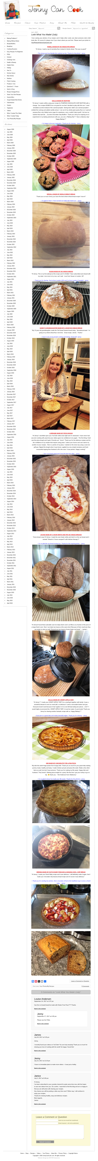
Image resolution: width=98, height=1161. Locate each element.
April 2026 (10, 140)
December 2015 (11, 458)
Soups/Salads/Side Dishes (14, 100)
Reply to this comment (40, 1008)
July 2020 (9, 314)
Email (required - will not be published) (68, 1123)
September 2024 (11, 188)
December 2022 (11, 239)
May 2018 (9, 381)
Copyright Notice (73, 1153)
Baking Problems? (12, 38)
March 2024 (10, 201)
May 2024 (9, 196)
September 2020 (11, 308)
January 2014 (10, 520)
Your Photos (45, 1153)
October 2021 (10, 274)
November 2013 (11, 525)
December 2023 (11, 209)
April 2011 (9, 579)
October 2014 (10, 496)
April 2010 (10, 603)
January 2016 (10, 456)
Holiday (9, 67)
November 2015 (11, 461)
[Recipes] (17, 23)
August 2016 (10, 437)
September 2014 (11, 498)
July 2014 (9, 504)
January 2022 (10, 266)
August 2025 (10, 161)
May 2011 (9, 576)
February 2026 (11, 145)
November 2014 (11, 493)
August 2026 (10, 129)
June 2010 (10, 598)
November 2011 (11, 560)
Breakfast (9, 46)
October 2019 (10, 338)
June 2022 (10, 252)
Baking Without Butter (13, 41)
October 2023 (10, 215)
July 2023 (9, 220)
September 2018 (11, 370)
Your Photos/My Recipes (47, 986)
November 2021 (11, 271)
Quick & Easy (11, 89)
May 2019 (9, 349)
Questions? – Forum (12, 86)
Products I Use (11, 84)
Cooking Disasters (12, 49)
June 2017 (10, 410)
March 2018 (10, 386)
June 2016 (10, 442)
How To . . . (10, 70)
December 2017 (11, 394)
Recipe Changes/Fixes (13, 92)
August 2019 (10, 341)
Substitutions (10, 102)
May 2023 (9, 225)
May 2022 (9, 255)
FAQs (8, 54)
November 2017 (11, 397)
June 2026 (10, 134)
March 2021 (10, 292)
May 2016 (9, 445)
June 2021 (10, 284)
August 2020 (10, 311)
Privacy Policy (62, 1153)
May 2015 (9, 477)
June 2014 (10, 507)
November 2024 (11, 183)
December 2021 (11, 268)
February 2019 (11, 357)
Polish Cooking (11, 81)
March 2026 (10, 142)
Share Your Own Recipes (14, 94)
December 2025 (11, 150)
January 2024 (10, 207)
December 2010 (11, 587)
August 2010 (10, 592)
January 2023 (10, 236)
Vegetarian (10, 108)
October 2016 (10, 432)
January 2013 (10, 552)
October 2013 (10, 528)
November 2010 (11, 589)
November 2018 (11, 365)
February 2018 (11, 389)
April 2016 (10, 448)
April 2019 (10, 351)
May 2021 (9, 287)
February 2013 (11, 549)
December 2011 (11, 557)
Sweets (9, 105)
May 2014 (9, 509)
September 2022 (11, 247)
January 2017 (10, 424)
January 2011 (10, 584)
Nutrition (9, 78)
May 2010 (9, 600)
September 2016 (11, 434)
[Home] (7, 23)
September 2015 (11, 466)
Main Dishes (10, 75)
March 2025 (10, 172)
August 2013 (10, 533)
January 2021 (10, 298)
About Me (54, 1153)
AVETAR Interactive (54, 1158)
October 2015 (10, 464)
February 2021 (11, 295)
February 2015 (11, 485)
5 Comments (85, 986)
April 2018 (10, 383)
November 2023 (11, 212)
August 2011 (10, 568)
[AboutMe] (62, 23)
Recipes (32, 1153)
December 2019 (11, 332)
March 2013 (10, 547)
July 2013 (9, 536)
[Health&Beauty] (87, 23)
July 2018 (9, 375)
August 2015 (10, 469)
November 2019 (11, 335)
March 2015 (10, 482)
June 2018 (10, 378)
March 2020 (10, 324)
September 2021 (11, 276)
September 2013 (11, 531)
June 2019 (10, 346)
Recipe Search (67, 28)
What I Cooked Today (13, 116)
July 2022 (9, 249)
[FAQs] (73, 23)
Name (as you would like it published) (68, 1120)
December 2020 (11, 300)
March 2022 (10, 260)
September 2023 (11, 217)
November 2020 (11, 303)
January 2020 (10, 330)
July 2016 (9, 440)
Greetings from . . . (12, 59)
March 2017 (10, 418)
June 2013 (10, 539)
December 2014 (11, 490)
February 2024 (11, 204)
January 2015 (10, 488)
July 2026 (9, 132)
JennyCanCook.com (48, 1155)
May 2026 (9, 137)
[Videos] (27, 23)
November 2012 (11, 555)
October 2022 (10, 244)
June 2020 (10, 316)
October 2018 (10, 367)
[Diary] (52, 23)
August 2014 (10, 501)
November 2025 (11, 153)
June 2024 (10, 193)
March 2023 (10, 231)
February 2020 (11, 327)
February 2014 (11, 517)
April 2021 (10, 290)
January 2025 (10, 177)
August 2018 (10, 373)
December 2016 (11, 426)
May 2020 (9, 319)
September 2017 (11, 402)
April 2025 (10, 169)
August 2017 (10, 405)
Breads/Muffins (11, 43)
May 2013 (9, 541)
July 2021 (9, 282)
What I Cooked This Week (14, 113)
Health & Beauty (11, 62)
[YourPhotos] (40, 23)
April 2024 (10, 199)
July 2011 (9, 571)
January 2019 (10, 359)
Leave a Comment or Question (80, 981)
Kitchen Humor (11, 73)
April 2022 (10, 258)
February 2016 (11, 453)
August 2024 (10, 191)
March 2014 (10, 515)
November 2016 (11, 429)
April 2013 (10, 544)
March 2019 (10, 354)
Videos (9, 110)
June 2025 (10, 167)
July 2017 (9, 407)
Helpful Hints (10, 65)
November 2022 (11, 241)
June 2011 (10, 573)
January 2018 (10, 391)
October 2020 (10, 306)
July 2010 (9, 595)
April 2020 (10, 322)
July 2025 (9, 164)
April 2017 (10, 415)
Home (22, 1153)
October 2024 (10, 185)
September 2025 (11, 158)
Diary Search (33, 28)
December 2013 (11, 523)
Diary (27, 1153)
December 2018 (11, 362)
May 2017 (9, 413)
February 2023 (11, 233)
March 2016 (10, 450)
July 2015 (9, 472)
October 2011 (10, 563)
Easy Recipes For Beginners (15, 51)
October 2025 (10, 156)
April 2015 (10, 480)
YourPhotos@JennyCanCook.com (41, 42)
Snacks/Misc (10, 97)
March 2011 (10, 581)
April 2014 (10, 512)
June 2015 (10, 474)
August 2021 (10, 279)
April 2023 (10, 228)
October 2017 (10, 399)
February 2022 (11, 263)
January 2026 (10, 148)
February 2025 (11, 175)
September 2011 (11, 565)
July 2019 (9, 343)
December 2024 (11, 180)
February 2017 (11, 421)
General (9, 57)
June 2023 (10, 223)
